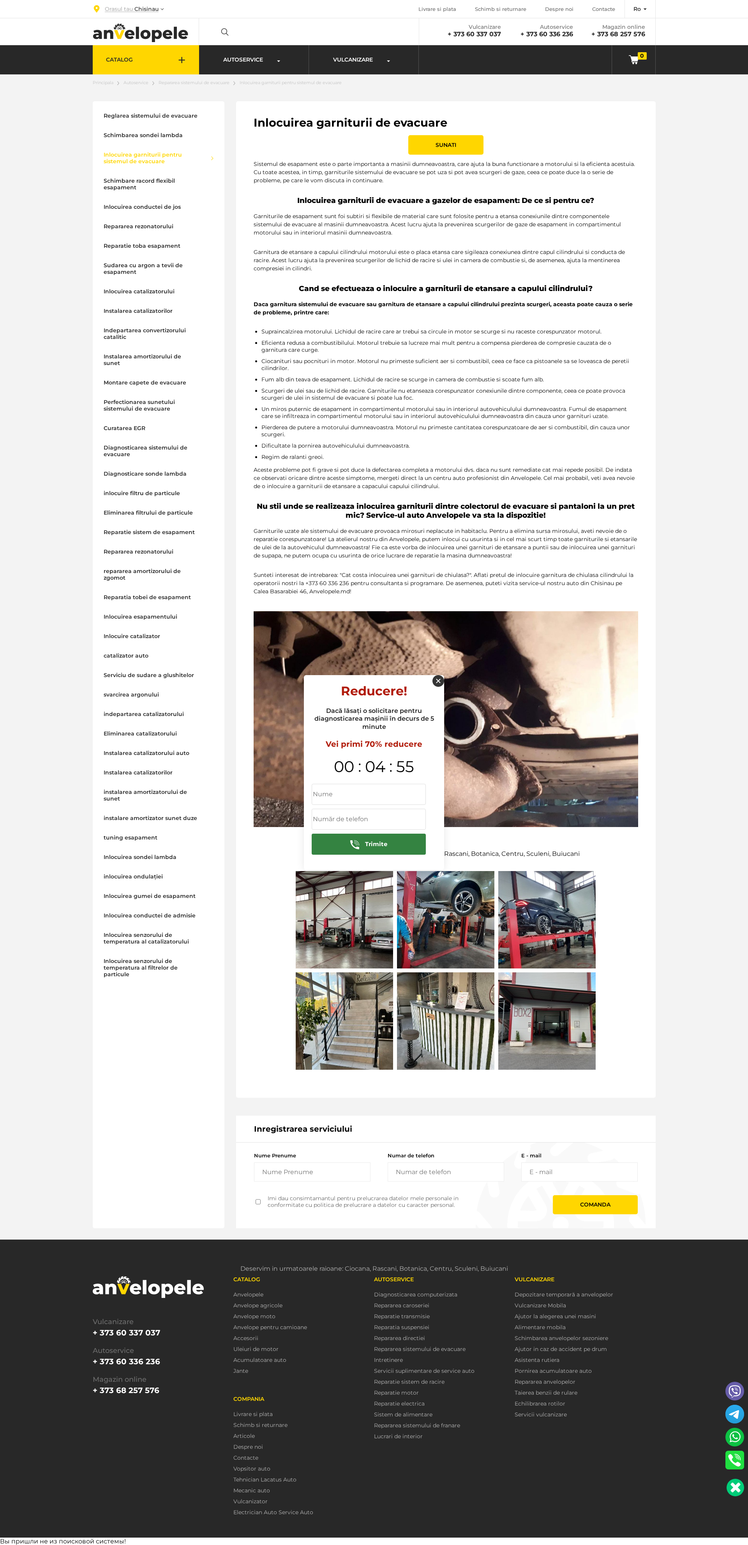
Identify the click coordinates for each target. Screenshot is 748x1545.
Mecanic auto (251, 1490)
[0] (633, 59)
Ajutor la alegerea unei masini (555, 1316)
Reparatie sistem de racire (409, 1382)
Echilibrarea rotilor (540, 1403)
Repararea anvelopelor (545, 1382)
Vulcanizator (250, 1501)
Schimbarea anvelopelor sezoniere (561, 1338)
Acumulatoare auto (259, 1360)
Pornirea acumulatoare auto (553, 1371)
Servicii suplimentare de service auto (424, 1371)
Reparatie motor (396, 1393)
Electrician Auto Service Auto (273, 1512)
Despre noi (559, 9)
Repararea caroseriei (401, 1305)
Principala (103, 82)
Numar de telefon (411, 1155)
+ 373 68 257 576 (618, 34)
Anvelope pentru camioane (270, 1327)
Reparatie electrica (399, 1403)
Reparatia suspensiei (401, 1327)
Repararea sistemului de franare (417, 1425)
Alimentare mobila (540, 1327)
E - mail (531, 1155)
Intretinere (388, 1360)
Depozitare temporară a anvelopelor (564, 1294)
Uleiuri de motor (256, 1349)
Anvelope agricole (257, 1305)
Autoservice (135, 82)
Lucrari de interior (398, 1436)
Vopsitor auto (251, 1469)
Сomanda (595, 1204)
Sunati (446, 144)
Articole (244, 1436)
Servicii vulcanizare (541, 1414)
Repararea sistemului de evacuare (194, 82)
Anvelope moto (254, 1316)
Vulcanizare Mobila (540, 1305)
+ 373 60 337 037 (474, 34)
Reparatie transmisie (402, 1316)
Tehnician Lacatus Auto (264, 1479)
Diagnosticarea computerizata (415, 1294)
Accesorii (245, 1338)
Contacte (603, 9)
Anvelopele (248, 1294)
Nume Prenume (275, 1155)
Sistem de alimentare (403, 1414)
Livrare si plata (437, 9)
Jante (240, 1371)
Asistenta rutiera (537, 1360)
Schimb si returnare (500, 9)
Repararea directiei (399, 1338)
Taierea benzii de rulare (546, 1393)
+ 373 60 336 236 (546, 34)
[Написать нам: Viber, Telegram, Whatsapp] (735, 1487)
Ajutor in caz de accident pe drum (561, 1349)
